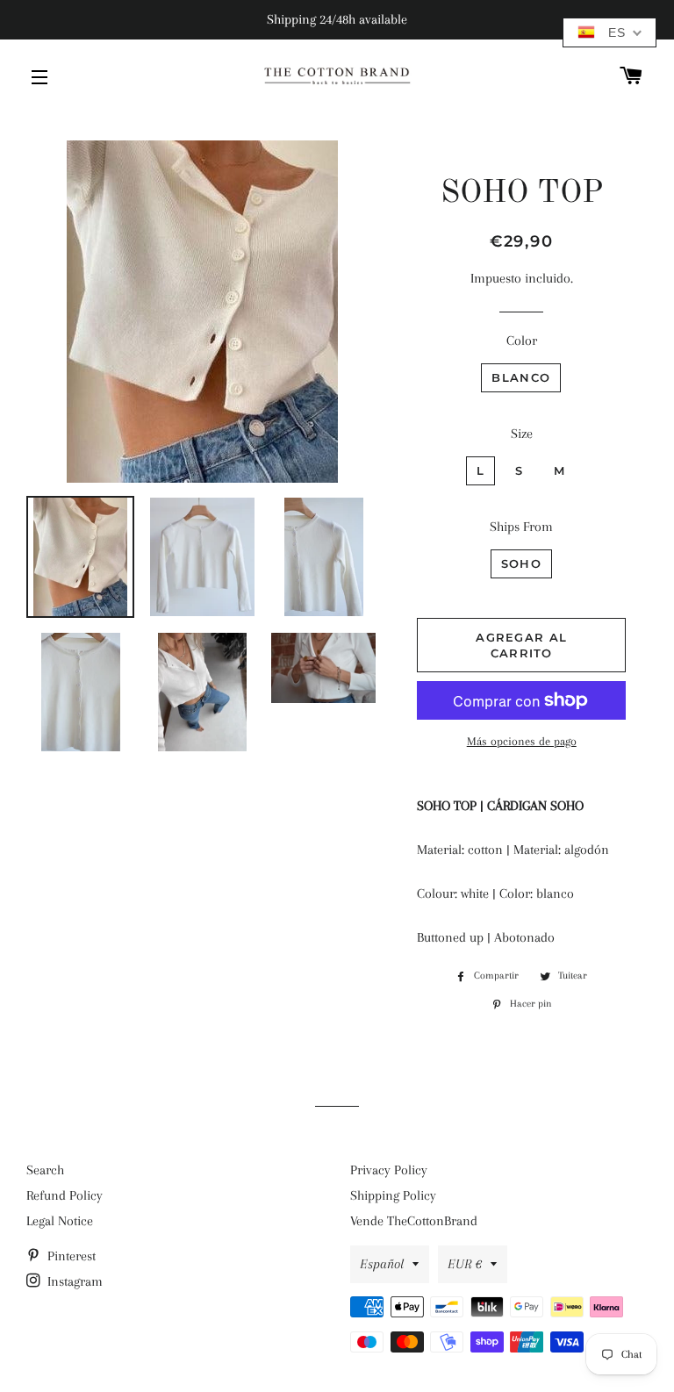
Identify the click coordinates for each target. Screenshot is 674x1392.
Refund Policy (64, 1195)
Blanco (520, 377)
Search (45, 1170)
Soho (521, 563)
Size (522, 433)
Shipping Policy (393, 1195)
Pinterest (70, 1256)
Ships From (521, 527)
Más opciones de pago (522, 741)
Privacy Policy (388, 1170)
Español (382, 1264)
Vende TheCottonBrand (413, 1221)
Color (521, 340)
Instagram (73, 1281)
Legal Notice (59, 1221)
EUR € (465, 1264)
